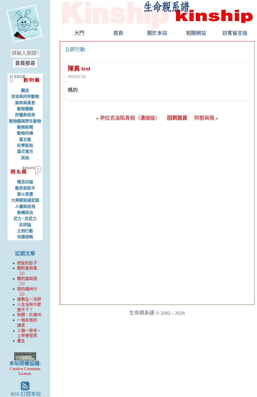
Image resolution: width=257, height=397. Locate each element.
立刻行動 (25, 231)
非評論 (25, 225)
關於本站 (157, 33)
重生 (21, 341)
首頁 (118, 33)
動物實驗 (25, 109)
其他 (25, 158)
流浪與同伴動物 (25, 96)
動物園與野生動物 (25, 121)
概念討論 (25, 182)
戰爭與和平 (25, 188)
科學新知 (25, 145)
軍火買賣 (25, 194)
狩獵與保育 (25, 115)
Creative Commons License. (25, 371)
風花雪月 (25, 151)
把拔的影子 (27, 263)
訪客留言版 (234, 33)
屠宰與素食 (25, 103)
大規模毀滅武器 (25, 200)
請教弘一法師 (29, 299)
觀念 (25, 90)
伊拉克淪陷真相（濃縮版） (130, 118)
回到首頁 (177, 118)
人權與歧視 (25, 206)
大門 (79, 33)
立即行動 (75, 49)
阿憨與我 (204, 118)
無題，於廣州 (29, 315)
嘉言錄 (25, 139)
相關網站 (196, 33)
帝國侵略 (25, 237)
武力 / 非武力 (25, 218)
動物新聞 (25, 127)
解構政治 (25, 212)
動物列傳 (25, 133)
